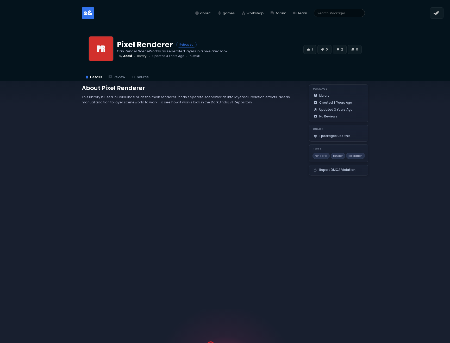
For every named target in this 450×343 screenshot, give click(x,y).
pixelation (355, 156)
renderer (321, 156)
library (142, 56)
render (338, 156)
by (125, 56)
